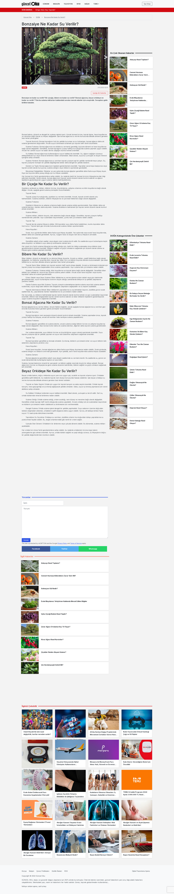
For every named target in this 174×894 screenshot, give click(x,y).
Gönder (26, 540)
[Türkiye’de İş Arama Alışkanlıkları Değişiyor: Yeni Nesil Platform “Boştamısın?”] (70, 723)
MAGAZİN (56, 4)
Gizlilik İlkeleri (57, 871)
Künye (24, 871)
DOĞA (38, 17)
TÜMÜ (95, 4)
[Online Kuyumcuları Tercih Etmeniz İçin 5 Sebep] (37, 754)
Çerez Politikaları (42, 871)
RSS (66, 871)
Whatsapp (93, 549)
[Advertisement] (65, 119)
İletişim (31, 871)
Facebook (36, 549)
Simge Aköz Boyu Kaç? (44, 10)
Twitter (64, 549)
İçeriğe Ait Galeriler (99, 93)
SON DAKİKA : (27, 10)
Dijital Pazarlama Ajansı (141, 871)
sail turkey (42, 886)
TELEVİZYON (68, 4)
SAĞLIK (86, 4)
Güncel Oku (27, 17)
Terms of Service (76, 543)
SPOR (78, 4)
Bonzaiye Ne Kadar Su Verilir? (54, 17)
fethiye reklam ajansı (29, 886)
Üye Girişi (147, 4)
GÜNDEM (46, 4)
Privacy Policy (62, 543)
